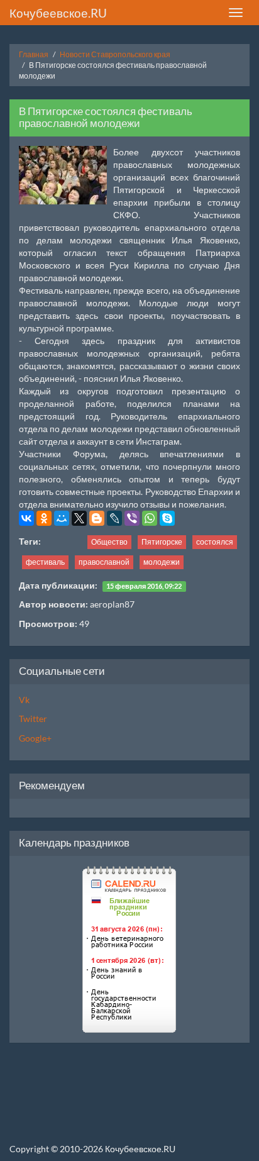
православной (104, 562)
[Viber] (132, 518)
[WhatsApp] (149, 518)
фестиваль (45, 562)
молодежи (161, 562)
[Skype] (167, 518)
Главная (33, 54)
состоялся (214, 542)
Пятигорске (161, 542)
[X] (79, 518)
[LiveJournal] (114, 518)
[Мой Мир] (61, 518)
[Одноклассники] (44, 518)
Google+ (35, 738)
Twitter (33, 718)
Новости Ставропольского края (115, 54)
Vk (24, 699)
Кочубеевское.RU (58, 13)
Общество (109, 542)
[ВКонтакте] (26, 518)
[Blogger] (96, 518)
